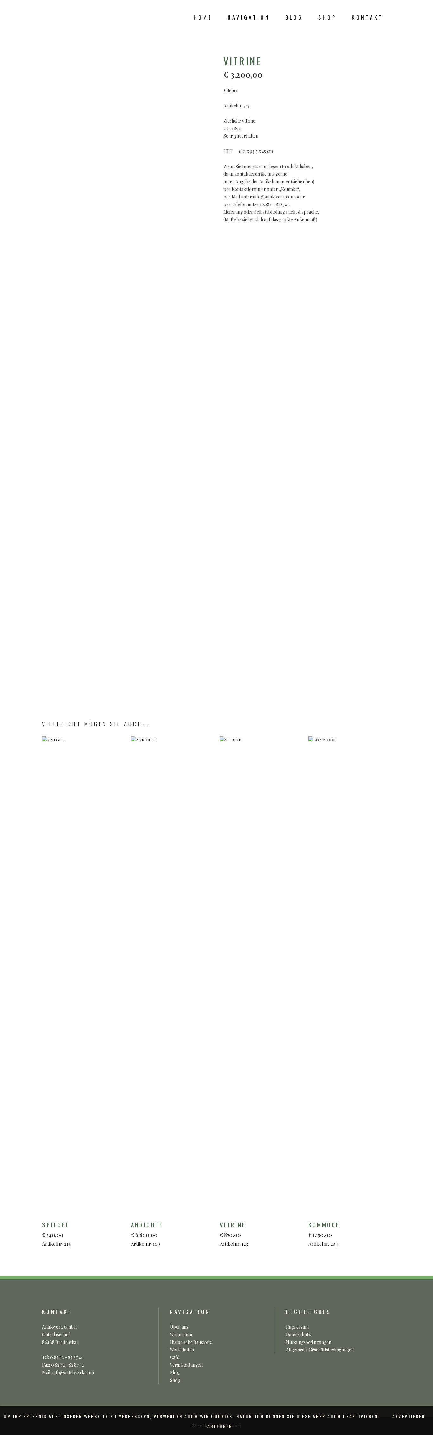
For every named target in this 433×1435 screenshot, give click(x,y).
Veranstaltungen (186, 1365)
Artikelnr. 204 (324, 1233)
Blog (174, 1372)
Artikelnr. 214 (56, 1233)
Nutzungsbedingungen (308, 1342)
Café (174, 1357)
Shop (175, 1380)
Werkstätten (182, 1350)
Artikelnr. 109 (147, 1233)
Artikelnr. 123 (234, 1233)
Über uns (179, 1327)
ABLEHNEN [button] (219, 1426)
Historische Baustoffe (191, 1342)
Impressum (297, 1327)
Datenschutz (298, 1334)
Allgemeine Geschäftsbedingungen (320, 1350)
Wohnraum (181, 1334)
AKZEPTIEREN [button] (408, 1416)
